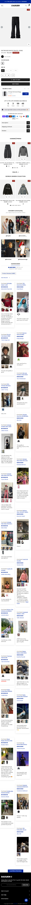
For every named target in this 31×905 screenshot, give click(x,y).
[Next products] (28, 89)
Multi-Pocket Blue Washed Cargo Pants (6, 691)
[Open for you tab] (26, 900)
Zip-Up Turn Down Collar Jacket (6, 336)
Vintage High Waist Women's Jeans (6, 523)
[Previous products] (25, 89)
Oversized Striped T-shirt (22, 612)
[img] (15, 267)
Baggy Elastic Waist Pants (22, 652)
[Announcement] (15, 2)
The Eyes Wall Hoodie (6, 656)
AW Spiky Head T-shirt (6, 284)
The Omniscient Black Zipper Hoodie (10, 200)
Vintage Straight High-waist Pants (6, 426)
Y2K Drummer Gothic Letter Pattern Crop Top (22, 285)
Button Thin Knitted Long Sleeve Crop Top (7, 611)
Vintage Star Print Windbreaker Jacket (22, 416)
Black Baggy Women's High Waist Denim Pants (6, 740)
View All (14, 172)
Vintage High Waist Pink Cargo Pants (22, 460)
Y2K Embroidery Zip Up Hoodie (21, 830)
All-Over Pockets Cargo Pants (22, 373)
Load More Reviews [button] (15, 871)
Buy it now (15, 84)
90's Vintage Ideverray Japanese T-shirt (5, 385)
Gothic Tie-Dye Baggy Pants (8, 163)
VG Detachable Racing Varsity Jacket (22, 744)
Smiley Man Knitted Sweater (7, 791)
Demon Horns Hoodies (22, 333)
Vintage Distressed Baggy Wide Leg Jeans (15, 92)
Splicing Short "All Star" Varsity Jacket (22, 512)
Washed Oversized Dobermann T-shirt (23, 787)
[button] (15, 56)
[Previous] (2, 27)
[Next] (29, 27)
